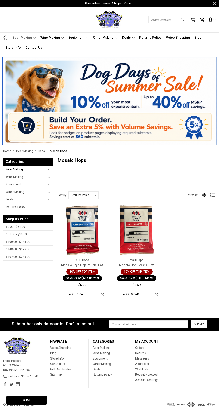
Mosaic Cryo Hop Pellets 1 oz (82, 265)
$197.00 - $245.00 (18, 257)
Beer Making (23, 37)
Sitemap (56, 374)
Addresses (142, 364)
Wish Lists (141, 369)
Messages (142, 358)
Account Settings (146, 380)
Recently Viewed (146, 374)
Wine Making (50, 37)
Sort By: (62, 195)
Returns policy (150, 37)
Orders (139, 347)
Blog (198, 37)
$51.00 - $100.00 (17, 234)
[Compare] (202, 19)
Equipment (76, 37)
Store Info (13, 48)
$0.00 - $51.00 (15, 227)
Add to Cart (77, 294)
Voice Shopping (178, 37)
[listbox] (83, 195)
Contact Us (33, 48)
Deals (127, 37)
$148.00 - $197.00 (18, 249)
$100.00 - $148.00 (18, 242)
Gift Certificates (60, 369)
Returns (140, 353)
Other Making (103, 37)
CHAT (27, 400)
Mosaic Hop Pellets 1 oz (136, 265)
